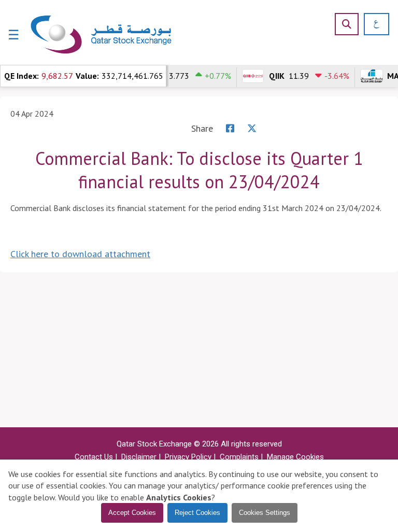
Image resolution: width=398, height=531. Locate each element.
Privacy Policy (188, 457)
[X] (252, 128)
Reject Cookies (197, 512)
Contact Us (94, 457)
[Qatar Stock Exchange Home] (101, 35)
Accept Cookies (132, 512)
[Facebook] (230, 128)
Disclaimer (139, 457)
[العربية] (372, 24)
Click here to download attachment (80, 254)
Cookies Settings (264, 512)
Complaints (239, 457)
